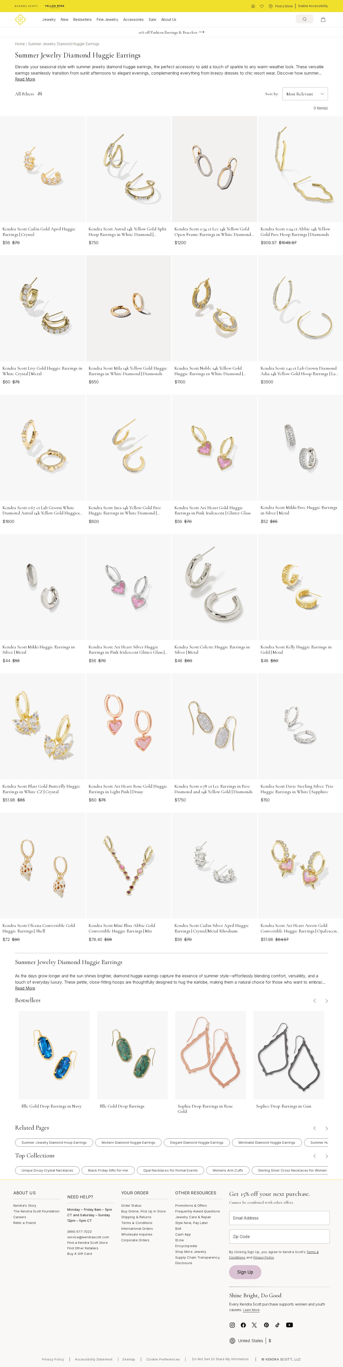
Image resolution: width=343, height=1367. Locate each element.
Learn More (251, 1310)
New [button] (64, 19)
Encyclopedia (186, 1246)
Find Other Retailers (82, 1248)
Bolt (178, 1228)
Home (20, 44)
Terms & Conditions (136, 1223)
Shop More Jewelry (190, 1252)
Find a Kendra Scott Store (87, 1243)
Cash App (183, 1234)
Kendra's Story (24, 1205)
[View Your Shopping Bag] (323, 20)
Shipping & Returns (136, 1217)
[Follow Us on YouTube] (289, 1325)
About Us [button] (169, 19)
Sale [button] (152, 19)
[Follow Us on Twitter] (255, 1325)
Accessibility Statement (94, 1359)
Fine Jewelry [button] (107, 19)
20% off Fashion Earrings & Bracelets (168, 32)
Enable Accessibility (313, 6)
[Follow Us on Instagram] (232, 1325)
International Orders (137, 1228)
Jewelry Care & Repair (193, 1217)
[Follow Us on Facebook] (243, 1325)
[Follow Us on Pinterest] (266, 1325)
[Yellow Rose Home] (54, 6)
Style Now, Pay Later (191, 1223)
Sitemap (128, 1359)
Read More (25, 79)
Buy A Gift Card (79, 1254)
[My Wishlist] (262, 6)
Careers (19, 1217)
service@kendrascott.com (88, 1237)
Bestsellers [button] (82, 19)
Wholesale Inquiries (136, 1234)
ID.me (179, 1240)
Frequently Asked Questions (197, 1211)
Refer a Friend (24, 1223)
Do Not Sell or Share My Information (220, 1359)
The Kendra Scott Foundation (36, 1211)
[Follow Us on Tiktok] (277, 1325)
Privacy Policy (263, 1257)
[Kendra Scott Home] (26, 6)
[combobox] (304, 18)
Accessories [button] (133, 19)
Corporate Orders (135, 1240)
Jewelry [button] (48, 19)
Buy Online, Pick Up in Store (143, 1211)
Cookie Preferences (163, 1359)
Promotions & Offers (191, 1205)
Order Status (131, 1205)
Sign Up (245, 1272)
